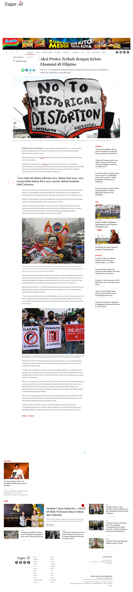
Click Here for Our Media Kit (101, 576)
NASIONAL (36, 559)
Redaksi (80, 583)
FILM (52, 570)
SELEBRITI (53, 566)
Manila (45, 164)
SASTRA (35, 575)
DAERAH (35, 561)
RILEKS (52, 573)
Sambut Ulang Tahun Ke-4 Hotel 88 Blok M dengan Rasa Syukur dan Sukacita (65, 511)
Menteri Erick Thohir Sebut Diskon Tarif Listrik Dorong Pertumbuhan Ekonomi (105, 293)
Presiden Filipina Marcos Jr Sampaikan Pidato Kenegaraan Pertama (15, 483)
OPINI (34, 573)
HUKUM (35, 564)
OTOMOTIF (57, 52)
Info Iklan (110, 583)
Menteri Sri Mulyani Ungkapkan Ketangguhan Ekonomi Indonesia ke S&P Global (107, 304)
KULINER (53, 564)
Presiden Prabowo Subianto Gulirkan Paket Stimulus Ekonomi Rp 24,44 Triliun (105, 260)
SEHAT (52, 557)
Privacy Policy (86, 583)
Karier (105, 583)
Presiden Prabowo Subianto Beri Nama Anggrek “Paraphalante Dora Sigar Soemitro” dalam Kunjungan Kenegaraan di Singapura (107, 177)
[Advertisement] (66, 22)
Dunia (30, 73)
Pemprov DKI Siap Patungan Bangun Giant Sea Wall (116, 542)
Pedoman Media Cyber (97, 583)
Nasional (108, 538)
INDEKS (104, 52)
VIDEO (88, 52)
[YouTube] (124, 52)
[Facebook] (117, 52)
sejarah (41, 157)
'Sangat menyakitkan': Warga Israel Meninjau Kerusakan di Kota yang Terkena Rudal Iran (106, 151)
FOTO (82, 52)
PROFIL (35, 568)
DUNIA (35, 557)
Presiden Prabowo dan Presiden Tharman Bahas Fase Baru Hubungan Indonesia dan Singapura (107, 191)
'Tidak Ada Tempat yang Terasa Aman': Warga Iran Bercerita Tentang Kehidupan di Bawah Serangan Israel (106, 163)
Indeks (110, 585)
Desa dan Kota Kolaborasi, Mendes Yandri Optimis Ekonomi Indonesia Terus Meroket (107, 271)
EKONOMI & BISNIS (46, 52)
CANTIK (52, 559)
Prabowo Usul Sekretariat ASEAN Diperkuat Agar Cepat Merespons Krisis (107, 282)
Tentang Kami (73, 583)
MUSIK (52, 568)
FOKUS (37, 52)
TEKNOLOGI (66, 52)
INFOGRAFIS (96, 52)
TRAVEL (6, 501)
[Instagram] (128, 52)
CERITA (35, 570)
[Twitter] (120, 52)
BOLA (34, 566)
